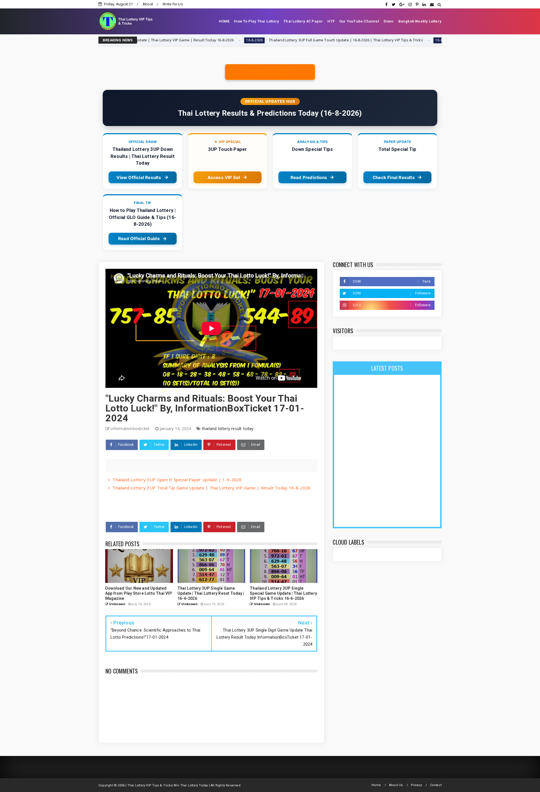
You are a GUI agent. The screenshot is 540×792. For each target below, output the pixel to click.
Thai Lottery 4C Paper (303, 21)
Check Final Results (394, 177)
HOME (224, 21)
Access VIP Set (224, 177)
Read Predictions (309, 177)
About (148, 4)
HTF (331, 21)
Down (389, 21)
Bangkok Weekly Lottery (420, 21)
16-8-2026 (208, 40)
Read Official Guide (139, 238)
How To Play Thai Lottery (256, 21)
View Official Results (138, 177)
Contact (436, 785)
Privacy (416, 785)
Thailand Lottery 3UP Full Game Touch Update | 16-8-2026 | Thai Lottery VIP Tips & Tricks (299, 39)
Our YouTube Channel (359, 21)
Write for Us (173, 4)
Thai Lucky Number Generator (270, 72)
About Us (396, 785)
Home (376, 785)
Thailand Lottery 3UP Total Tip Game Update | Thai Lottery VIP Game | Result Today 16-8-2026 (211, 488)
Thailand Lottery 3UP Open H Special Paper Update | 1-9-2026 (177, 479)
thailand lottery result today (228, 428)
